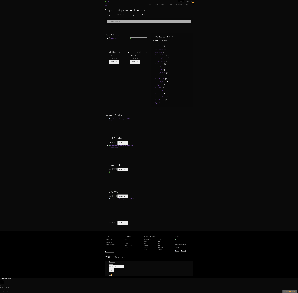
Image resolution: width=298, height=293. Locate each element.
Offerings (178, 4)
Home (149, 4)
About (163, 4)
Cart (110, 275)
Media (187, 4)
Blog (170, 4)
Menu (156, 4)
